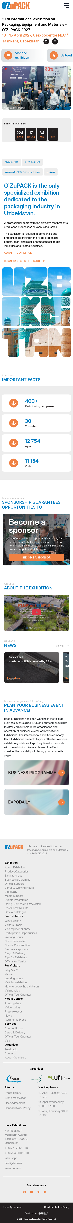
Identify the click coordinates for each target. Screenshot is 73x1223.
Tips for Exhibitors (16, 957)
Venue (9, 974)
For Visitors (12, 965)
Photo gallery (13, 1003)
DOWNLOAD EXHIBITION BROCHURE (25, 261)
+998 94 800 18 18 (17, 1153)
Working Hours (14, 937)
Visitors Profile (13, 925)
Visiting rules (12, 990)
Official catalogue (15, 912)
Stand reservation (15, 941)
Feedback (11, 1049)
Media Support (14, 896)
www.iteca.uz (13, 1168)
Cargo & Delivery (15, 953)
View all (60, 645)
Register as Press (15, 1019)
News (8, 1015)
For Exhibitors (14, 916)
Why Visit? (11, 970)
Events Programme (16, 900)
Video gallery (13, 1007)
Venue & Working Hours (19, 887)
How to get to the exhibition (22, 986)
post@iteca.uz (13, 1163)
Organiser (11, 1044)
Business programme (17, 879)
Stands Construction (17, 945)
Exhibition (11, 862)
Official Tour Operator (18, 994)
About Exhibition (15, 867)
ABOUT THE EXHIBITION (18, 252)
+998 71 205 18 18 (16, 1148)
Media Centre (14, 998)
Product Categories (17, 871)
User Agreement (15, 1103)
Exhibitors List (13, 875)
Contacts (10, 1053)
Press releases (14, 1011)
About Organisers (15, 1057)
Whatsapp (11, 1158)
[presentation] (33, 105)
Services (10, 1023)
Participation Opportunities (21, 933)
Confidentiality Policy (18, 1108)
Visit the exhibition (16, 982)
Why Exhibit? (13, 921)
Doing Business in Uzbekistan (23, 904)
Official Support (14, 883)
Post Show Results (16, 908)
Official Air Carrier (15, 961)
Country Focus (14, 1028)
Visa (7, 1040)
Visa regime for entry (17, 929)
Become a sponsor (36, 557)
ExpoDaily (11, 891)
